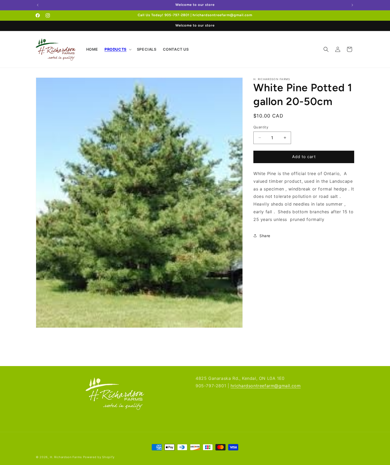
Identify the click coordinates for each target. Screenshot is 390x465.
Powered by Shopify (99, 457)
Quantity (260, 127)
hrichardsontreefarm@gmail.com (266, 386)
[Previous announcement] (38, 5)
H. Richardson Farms (66, 457)
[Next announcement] (352, 5)
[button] (117, 49)
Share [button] (264, 235)
